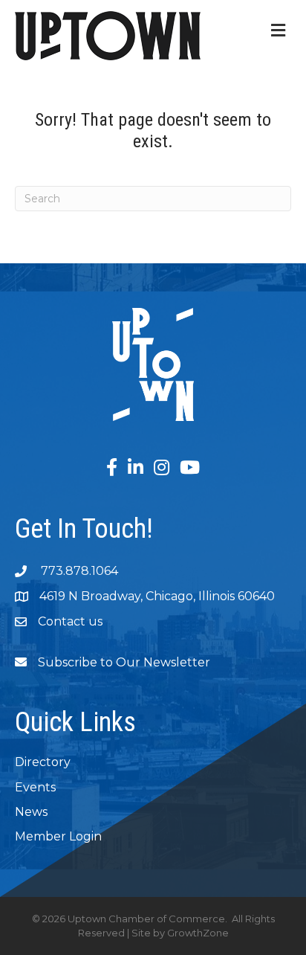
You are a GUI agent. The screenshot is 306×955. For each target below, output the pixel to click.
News (31, 812)
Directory (43, 762)
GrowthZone (198, 933)
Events (35, 787)
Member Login (58, 836)
